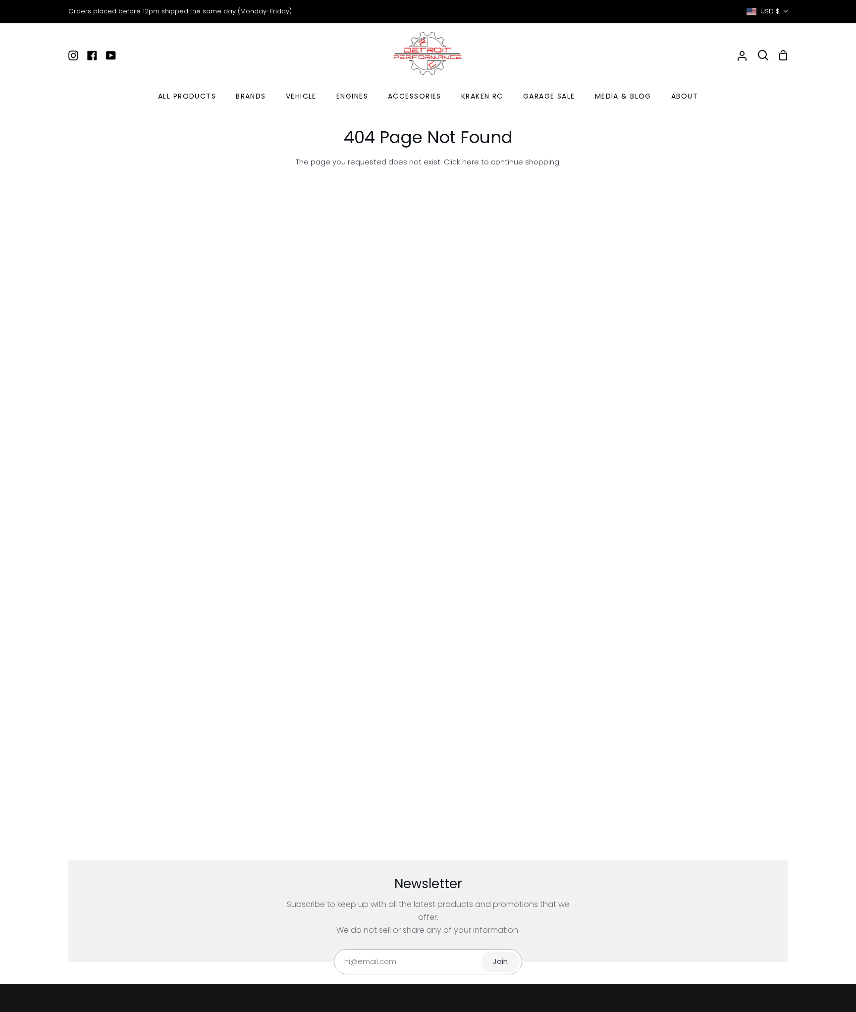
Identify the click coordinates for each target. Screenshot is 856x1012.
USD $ (770, 11)
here (470, 162)
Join (500, 961)
